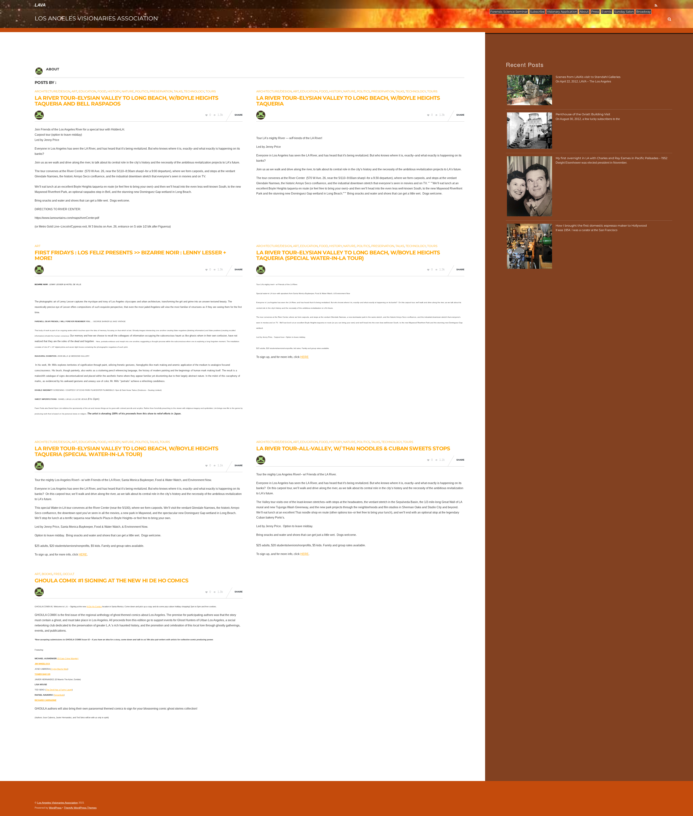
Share (239, 114)
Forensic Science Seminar (509, 11)
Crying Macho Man (59, 669)
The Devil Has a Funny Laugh (59, 690)
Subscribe (537, 11)
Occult (68, 574)
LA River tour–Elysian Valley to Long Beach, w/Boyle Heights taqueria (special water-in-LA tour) (348, 255)
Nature (128, 91)
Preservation (161, 91)
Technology (194, 91)
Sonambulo (59, 695)
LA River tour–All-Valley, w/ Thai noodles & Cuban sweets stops (353, 448)
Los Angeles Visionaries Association (57, 802)
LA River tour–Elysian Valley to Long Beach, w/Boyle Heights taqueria (348, 101)
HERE (304, 356)
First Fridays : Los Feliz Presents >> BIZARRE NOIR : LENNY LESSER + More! (130, 255)
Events (607, 11)
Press (595, 11)
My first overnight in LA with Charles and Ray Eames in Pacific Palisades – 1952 (611, 158)
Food (101, 91)
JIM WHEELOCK (42, 664)
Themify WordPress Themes (80, 807)
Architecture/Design (52, 91)
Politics (141, 91)
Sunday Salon (624, 11)
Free (58, 574)
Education (87, 91)
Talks (178, 91)
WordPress (55, 807)
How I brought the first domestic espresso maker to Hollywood (601, 225)
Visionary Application (562, 11)
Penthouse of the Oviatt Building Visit (583, 114)
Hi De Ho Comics (94, 606)
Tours (211, 91)
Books (47, 574)
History (114, 91)
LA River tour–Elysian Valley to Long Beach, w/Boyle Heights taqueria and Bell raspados (126, 101)
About (584, 11)
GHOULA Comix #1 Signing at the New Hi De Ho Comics (111, 580)
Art (74, 91)
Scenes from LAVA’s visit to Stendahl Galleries (588, 77)
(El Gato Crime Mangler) (68, 658)
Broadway (643, 11)
